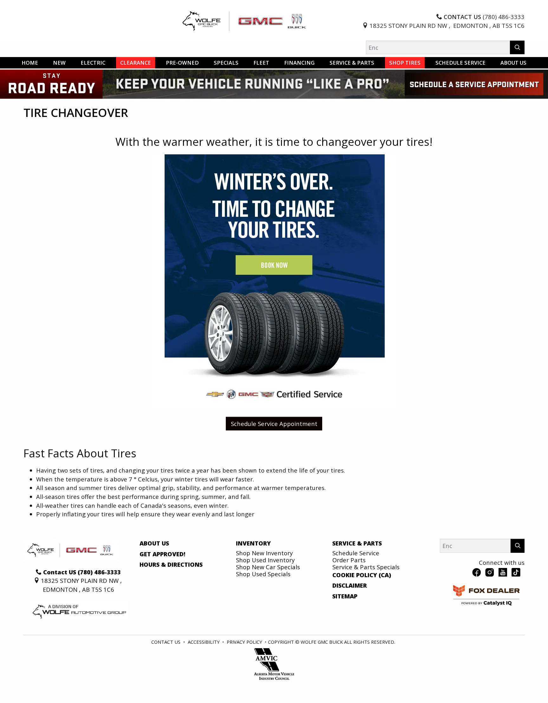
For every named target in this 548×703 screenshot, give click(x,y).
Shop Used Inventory (265, 560)
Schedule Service (355, 553)
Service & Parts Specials (366, 567)
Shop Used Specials (263, 574)
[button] (29, 62)
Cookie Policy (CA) (361, 575)
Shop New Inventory (264, 553)
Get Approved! (163, 554)
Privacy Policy (244, 642)
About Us (154, 543)
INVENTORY (253, 543)
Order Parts (349, 560)
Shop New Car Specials (268, 567)
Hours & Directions (171, 564)
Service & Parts (357, 543)
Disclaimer (349, 585)
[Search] (517, 47)
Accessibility (204, 642)
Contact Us (165, 642)
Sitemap (344, 596)
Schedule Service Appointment (274, 424)
